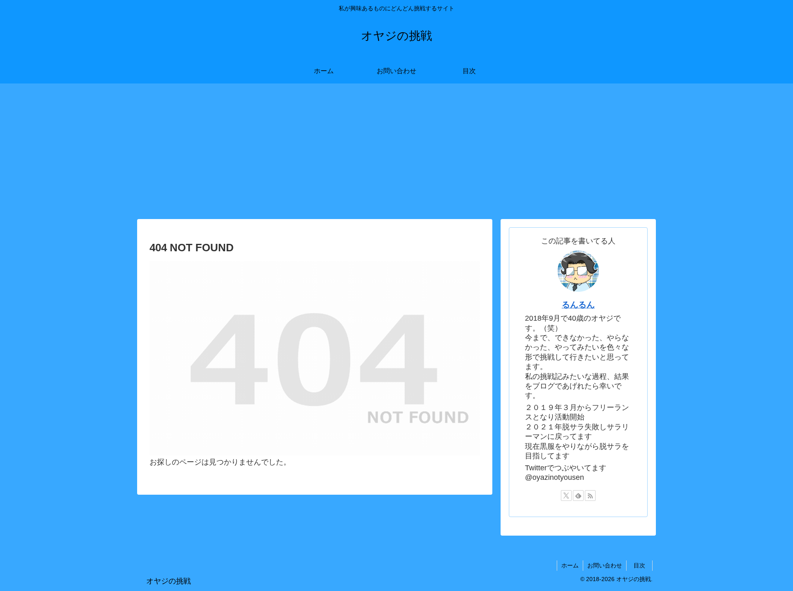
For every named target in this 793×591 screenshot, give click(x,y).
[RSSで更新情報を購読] (590, 495)
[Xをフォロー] (566, 495)
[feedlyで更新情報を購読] (578, 495)
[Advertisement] (396, 151)
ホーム (570, 565)
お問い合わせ (604, 565)
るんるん (578, 304)
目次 (642, 565)
